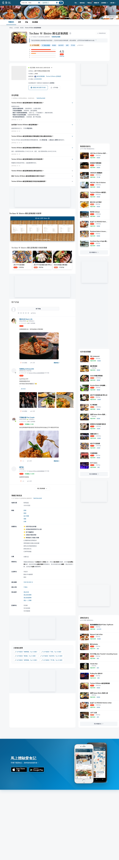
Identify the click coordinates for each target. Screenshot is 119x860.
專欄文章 (96, 2)
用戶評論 (15, 302)
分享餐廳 (55, 87)
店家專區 (103, 2)
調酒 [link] (25, 510)
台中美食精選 (35, 45)
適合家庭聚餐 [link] (27, 597)
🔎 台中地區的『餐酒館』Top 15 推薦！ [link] (26, 656)
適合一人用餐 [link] (27, 600)
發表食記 (82, 2)
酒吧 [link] (67, 45)
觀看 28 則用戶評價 (39, 87)
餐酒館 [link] (54, 45)
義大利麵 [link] (26, 516)
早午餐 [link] (73, 45)
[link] (98, 157)
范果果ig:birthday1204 (26, 369)
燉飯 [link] (25, 518)
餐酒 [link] (25, 513)
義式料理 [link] (61, 45)
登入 (76, 2)
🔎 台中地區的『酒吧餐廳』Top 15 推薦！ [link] (26, 660)
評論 (26, 22)
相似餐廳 (35, 22)
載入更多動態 (41, 488)
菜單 (19, 22)
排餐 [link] (25, 521)
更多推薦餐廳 (93, 474)
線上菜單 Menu (42, 218)
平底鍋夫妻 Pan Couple (26, 417)
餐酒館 (22, 27)
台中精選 (16, 27)
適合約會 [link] (26, 592)
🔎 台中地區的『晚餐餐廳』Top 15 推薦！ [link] (26, 651)
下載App (89, 2)
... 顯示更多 (23, 388)
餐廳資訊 (11, 22)
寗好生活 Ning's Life (25, 319)
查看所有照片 (112, 17)
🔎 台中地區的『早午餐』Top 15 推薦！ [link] (52, 660)
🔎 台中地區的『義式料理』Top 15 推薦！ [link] (51, 656)
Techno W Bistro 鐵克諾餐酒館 (48, 33)
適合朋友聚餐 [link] (27, 595)
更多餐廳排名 (93, 252)
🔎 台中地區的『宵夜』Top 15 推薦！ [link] (51, 651)
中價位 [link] (26, 587)
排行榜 (112, 2)
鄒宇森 (21, 467)
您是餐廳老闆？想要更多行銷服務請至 (41, 83)
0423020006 (38, 79)
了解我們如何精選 (55, 36)
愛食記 (11, 27)
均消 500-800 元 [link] (28, 582)
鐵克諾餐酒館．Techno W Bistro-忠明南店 (49, 76)
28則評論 (62, 56)
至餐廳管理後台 (47, 239)
